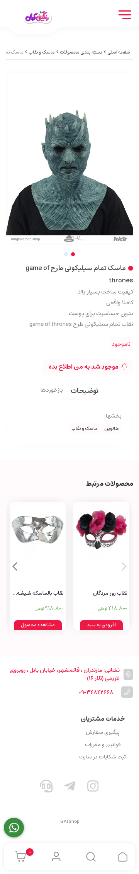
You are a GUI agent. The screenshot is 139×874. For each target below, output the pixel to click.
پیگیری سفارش (103, 732)
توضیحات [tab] (84, 391)
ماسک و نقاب (42, 52)
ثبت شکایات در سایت (102, 757)
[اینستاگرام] (93, 787)
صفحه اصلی (118, 52)
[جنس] (38, 544)
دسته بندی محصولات (81, 52)
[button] (15, 566)
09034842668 (96, 692)
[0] (19, 856)
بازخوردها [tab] (52, 390)
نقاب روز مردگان (110, 593)
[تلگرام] (69, 787)
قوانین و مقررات (102, 744)
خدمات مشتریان (103, 718)
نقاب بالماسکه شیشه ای (40, 594)
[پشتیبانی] (46, 787)
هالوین (111, 428)
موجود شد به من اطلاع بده (84, 366)
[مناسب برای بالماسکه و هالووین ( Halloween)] (101, 544)
